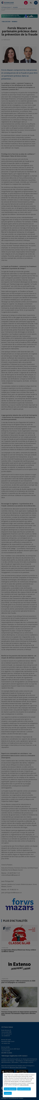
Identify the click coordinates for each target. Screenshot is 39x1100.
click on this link (24, 1085)
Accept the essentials (24, 1089)
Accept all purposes (10, 1089)
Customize (8, 1093)
